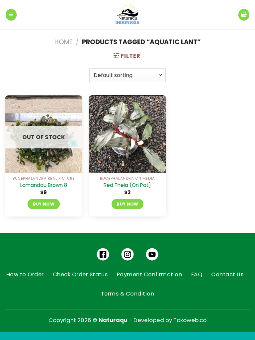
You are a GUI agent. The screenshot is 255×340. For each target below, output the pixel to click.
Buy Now (44, 204)
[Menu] (11, 14)
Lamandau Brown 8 (43, 185)
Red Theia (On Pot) (127, 185)
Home (63, 42)
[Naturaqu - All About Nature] (127, 15)
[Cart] (244, 14)
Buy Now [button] (127, 204)
